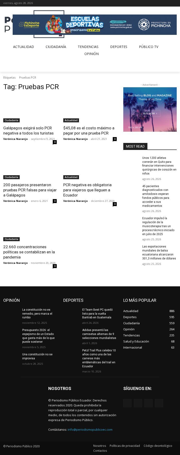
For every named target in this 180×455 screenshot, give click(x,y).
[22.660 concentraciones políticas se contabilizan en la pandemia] (30, 228)
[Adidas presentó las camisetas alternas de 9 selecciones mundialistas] (71, 333)
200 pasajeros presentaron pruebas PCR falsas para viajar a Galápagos (30, 189)
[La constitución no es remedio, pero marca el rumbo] (11, 313)
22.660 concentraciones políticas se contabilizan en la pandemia (29, 251)
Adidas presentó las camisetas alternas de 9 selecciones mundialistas (99, 334)
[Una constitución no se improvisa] (11, 358)
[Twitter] (167, 3)
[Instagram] (161, 3)
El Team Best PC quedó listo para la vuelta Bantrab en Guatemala (97, 313)
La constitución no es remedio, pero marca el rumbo (37, 313)
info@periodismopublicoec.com (90, 429)
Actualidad (71, 120)
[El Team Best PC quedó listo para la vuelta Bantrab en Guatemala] (71, 313)
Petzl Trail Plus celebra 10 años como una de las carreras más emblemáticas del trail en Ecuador (99, 358)
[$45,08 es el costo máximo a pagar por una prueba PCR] (90, 109)
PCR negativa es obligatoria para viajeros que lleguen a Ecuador (87, 189)
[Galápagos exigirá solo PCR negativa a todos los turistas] (30, 109)
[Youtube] (174, 3)
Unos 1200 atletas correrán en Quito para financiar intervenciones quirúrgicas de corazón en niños (159, 165)
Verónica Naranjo (15, 139)
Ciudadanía (11, 120)
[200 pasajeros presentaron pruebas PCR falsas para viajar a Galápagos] (30, 166)
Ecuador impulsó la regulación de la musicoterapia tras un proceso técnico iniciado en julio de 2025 (158, 226)
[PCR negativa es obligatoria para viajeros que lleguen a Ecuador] (90, 166)
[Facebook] (154, 3)
